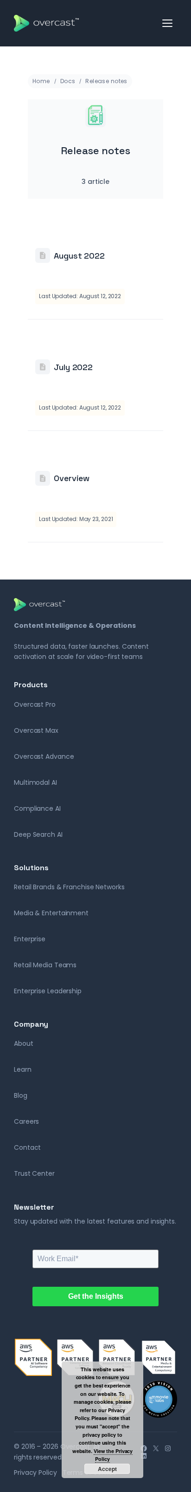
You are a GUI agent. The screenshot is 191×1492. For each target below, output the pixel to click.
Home (41, 81)
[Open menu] (168, 23)
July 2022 (73, 367)
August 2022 (79, 255)
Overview (71, 478)
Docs (68, 81)
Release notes (106, 81)
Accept (107, 1469)
